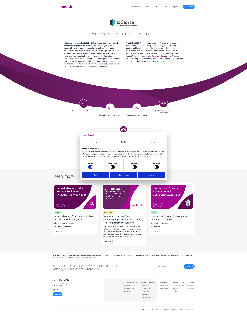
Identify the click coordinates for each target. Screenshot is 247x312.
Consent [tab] (94, 142)
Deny (95, 175)
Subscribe (189, 266)
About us (190, 282)
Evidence (163, 282)
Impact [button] (147, 7)
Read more (59, 231)
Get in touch (189, 7)
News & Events (161, 7)
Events (175, 292)
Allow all (151, 175)
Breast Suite (145, 286)
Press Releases (178, 286)
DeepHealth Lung (158, 56)
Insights (175, 289)
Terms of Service (156, 309)
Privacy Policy (145, 309)
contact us (93, 257)
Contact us (57, 294)
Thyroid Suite (145, 298)
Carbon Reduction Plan (170, 309)
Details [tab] (123, 142)
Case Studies (164, 286)
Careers (190, 286)
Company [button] (174, 7)
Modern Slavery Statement (187, 309)
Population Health (147, 282)
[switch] (112, 167)
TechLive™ (126, 292)
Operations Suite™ (129, 289)
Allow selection (123, 175)
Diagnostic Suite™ (129, 286)
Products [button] (135, 7)
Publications (164, 289)
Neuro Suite (145, 295)
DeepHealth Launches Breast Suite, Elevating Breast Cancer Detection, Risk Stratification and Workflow (123, 219)
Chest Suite (145, 292)
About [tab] (153, 142)
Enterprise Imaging (130, 282)
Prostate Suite (146, 289)
